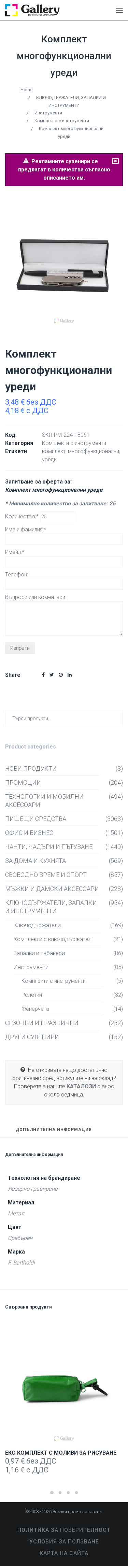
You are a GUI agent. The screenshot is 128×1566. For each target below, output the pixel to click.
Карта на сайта (64, 1553)
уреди (49, 459)
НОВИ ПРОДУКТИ (31, 768)
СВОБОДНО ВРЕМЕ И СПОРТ (46, 874)
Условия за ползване (64, 1541)
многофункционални (93, 451)
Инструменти (48, 112)
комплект (54, 451)
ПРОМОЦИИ (23, 782)
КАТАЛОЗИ (81, 1086)
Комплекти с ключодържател (52, 939)
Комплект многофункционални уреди (64, 55)
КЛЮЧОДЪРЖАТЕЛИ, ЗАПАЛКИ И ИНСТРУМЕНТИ (51, 906)
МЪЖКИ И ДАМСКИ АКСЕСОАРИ (52, 888)
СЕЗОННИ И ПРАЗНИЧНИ (42, 1022)
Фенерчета (35, 1009)
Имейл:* (14, 552)
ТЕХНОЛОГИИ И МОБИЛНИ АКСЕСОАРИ (44, 800)
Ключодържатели (37, 925)
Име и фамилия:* (25, 529)
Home (26, 89)
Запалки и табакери (39, 953)
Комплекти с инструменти (61, 120)
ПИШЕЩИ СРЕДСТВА (35, 818)
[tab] (54, 1133)
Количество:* (22, 516)
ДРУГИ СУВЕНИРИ (32, 1036)
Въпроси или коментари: (35, 597)
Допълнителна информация (54, 1130)
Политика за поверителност (64, 1530)
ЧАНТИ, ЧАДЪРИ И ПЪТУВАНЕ (49, 846)
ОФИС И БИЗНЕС (29, 832)
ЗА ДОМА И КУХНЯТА (35, 860)
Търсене (116, 718)
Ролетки (32, 995)
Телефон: (16, 574)
